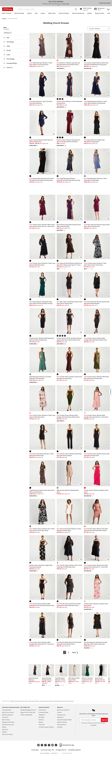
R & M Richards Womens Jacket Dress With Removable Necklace (96, 302)
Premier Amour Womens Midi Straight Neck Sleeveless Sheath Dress (95, 339)
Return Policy (6, 720)
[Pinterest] (49, 745)
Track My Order (6, 710)
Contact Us (5, 717)
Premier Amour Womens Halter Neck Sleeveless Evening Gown (69, 377)
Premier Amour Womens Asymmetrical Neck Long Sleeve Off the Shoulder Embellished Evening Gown (68, 141)
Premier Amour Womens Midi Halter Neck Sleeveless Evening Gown (96, 377)
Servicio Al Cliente (7, 734)
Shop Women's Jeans (59, 701)
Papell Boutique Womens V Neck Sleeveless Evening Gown (95, 179)
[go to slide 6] (60, 5)
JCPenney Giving (62, 722)
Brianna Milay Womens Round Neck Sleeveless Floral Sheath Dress (69, 643)
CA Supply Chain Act (61, 750)
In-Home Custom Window (46, 727)
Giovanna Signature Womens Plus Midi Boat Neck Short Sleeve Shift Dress (95, 643)
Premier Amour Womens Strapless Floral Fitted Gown (96, 604)
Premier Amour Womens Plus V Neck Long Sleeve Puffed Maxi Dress (69, 566)
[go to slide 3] (55, 5)
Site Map (59, 727)
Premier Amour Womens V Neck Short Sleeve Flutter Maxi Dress (95, 264)
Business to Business (63, 710)
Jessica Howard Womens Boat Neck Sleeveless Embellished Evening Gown (96, 63)
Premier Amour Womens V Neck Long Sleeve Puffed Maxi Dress (42, 264)
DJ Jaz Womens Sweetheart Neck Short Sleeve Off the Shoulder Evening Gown (40, 302)
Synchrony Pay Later (8, 724)
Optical (41, 722)
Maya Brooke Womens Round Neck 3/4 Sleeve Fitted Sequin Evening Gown (41, 179)
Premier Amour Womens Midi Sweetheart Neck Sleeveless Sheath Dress (41, 339)
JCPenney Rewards (7, 715)
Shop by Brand (61, 724)
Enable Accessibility (105, 3)
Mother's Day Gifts (15, 701)
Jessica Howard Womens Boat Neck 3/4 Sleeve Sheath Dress (41, 140)
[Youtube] (52, 745)
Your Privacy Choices (46, 750)
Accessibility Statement (74, 750)
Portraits (41, 720)
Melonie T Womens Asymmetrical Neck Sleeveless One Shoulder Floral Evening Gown (68, 63)
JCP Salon (41, 717)
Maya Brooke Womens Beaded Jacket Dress (68, 491)
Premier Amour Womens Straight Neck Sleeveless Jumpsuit (40, 566)
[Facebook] (45, 745)
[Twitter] (38, 745)
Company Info (61, 715)
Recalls (4, 727)
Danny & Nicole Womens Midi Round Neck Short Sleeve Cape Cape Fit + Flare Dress (69, 264)
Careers (59, 712)
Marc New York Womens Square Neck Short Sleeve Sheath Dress (97, 225)
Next (74, 652)
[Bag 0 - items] (108, 9)
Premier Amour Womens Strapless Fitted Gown (96, 491)
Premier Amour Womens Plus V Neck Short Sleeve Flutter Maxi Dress (42, 529)
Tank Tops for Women (33, 701)
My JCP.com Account (8, 712)
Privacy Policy (35, 750)
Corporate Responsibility (64, 720)
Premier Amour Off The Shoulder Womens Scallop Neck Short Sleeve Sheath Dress (69, 339)
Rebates (4, 732)
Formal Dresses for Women (46, 701)
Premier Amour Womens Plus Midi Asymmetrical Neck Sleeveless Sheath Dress (96, 529)
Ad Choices (54, 753)
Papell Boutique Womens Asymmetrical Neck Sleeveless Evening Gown (68, 179)
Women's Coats (24, 701)
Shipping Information (8, 722)
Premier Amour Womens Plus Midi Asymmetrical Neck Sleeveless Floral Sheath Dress (68, 604)
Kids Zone (42, 724)
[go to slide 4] (57, 5)
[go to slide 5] (58, 5)
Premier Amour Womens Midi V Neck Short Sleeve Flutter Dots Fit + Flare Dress (42, 225)
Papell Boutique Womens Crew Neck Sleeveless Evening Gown (40, 377)
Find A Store (42, 710)
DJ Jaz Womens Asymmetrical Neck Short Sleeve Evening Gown (69, 225)
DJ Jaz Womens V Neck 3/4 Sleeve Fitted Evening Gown (40, 102)
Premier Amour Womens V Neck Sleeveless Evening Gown (69, 102)
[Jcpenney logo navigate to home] (7, 9)
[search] (76, 9)
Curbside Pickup (43, 712)
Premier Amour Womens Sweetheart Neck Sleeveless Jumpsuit (69, 454)
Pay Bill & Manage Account (28, 710)
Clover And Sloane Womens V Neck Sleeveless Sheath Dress (41, 454)
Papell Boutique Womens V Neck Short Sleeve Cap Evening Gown (40, 63)
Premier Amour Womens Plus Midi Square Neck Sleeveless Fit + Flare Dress (96, 566)
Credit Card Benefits (26, 715)
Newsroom (60, 717)
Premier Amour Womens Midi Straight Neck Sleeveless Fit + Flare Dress (96, 416)
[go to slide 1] (52, 5)
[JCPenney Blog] (56, 745)
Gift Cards (5, 729)
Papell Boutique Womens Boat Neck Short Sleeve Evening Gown (42, 491)
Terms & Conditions (45, 753)
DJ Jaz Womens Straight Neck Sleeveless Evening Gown (94, 140)
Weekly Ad (42, 715)
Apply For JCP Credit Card (27, 712)
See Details (93, 725)
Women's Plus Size (69, 701)
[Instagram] (42, 745)
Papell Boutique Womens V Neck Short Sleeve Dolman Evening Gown (95, 102)
